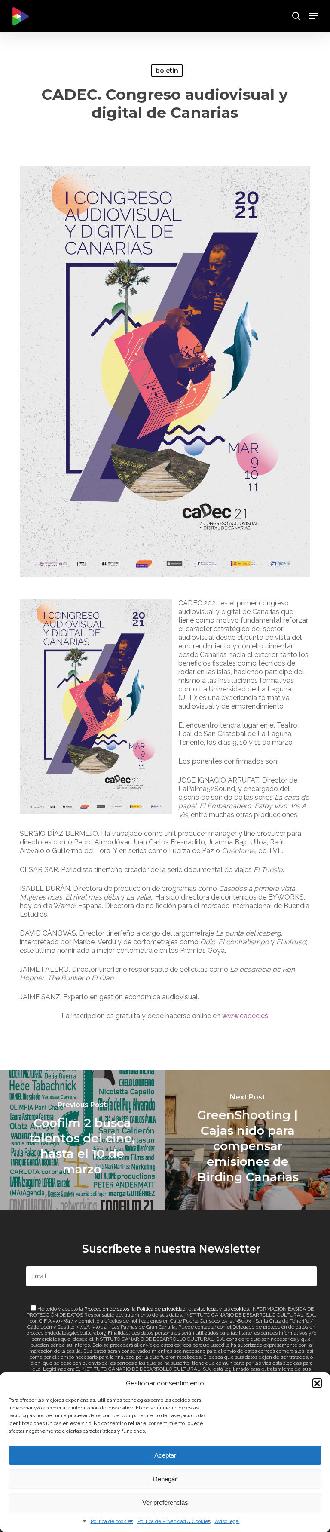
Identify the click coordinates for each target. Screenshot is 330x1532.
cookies (240, 1309)
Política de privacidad (161, 1309)
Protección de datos (106, 1309)
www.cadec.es (245, 1016)
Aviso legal (227, 1521)
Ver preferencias (165, 1502)
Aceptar (165, 1455)
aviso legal (206, 1309)
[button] (317, 1383)
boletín (167, 70)
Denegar (165, 1479)
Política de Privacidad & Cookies (174, 1521)
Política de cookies (112, 1521)
